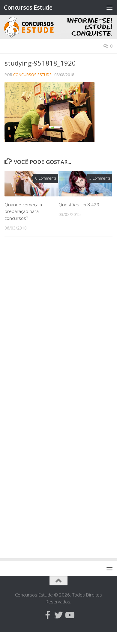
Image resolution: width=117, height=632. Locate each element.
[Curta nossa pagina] (48, 615)
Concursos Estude (28, 7)
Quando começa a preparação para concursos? (23, 211)
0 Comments (45, 178)
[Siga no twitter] (58, 615)
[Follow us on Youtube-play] (69, 615)
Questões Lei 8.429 (78, 205)
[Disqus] (58, 323)
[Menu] (109, 7)
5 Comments (99, 178)
